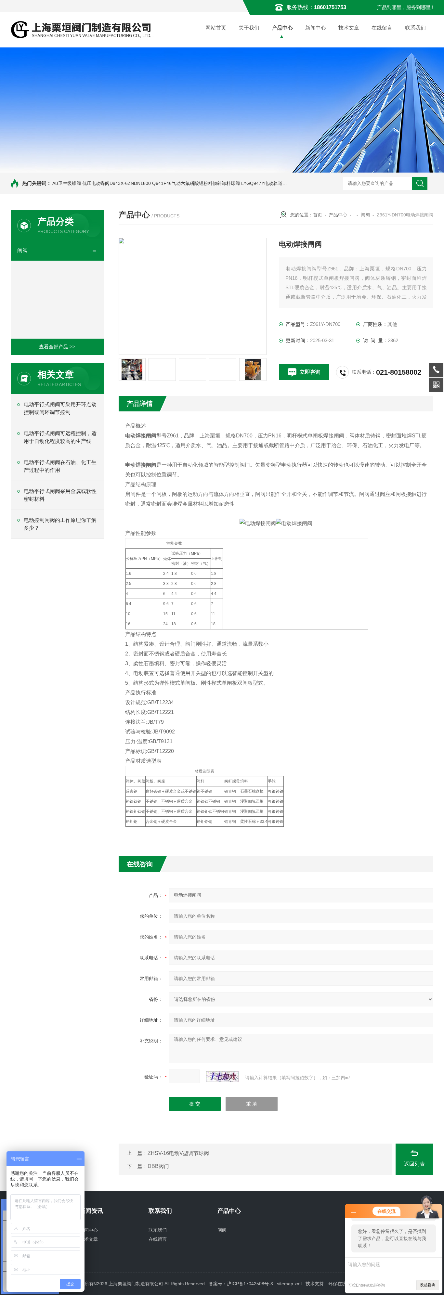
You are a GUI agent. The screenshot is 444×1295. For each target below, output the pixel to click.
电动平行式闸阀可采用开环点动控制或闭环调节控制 (60, 408)
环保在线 (337, 1283)
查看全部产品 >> (57, 346)
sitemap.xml (289, 1283)
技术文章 (348, 28)
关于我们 (249, 28)
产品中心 (282, 28)
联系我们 (415, 28)
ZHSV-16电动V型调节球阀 (178, 1153)
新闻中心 (315, 28)
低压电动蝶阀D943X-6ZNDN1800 (116, 183)
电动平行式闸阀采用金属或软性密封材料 (60, 495)
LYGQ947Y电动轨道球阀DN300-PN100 (281, 183)
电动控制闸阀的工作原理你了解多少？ (60, 524)
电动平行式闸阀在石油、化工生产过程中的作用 (60, 466)
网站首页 (215, 28)
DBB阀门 (158, 1166)
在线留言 (382, 28)
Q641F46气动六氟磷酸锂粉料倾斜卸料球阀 (196, 183)
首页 (317, 214)
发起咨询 (428, 1285)
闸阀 (22, 250)
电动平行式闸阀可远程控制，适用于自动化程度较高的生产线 (60, 437)
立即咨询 (310, 372)
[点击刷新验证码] (222, 1076)
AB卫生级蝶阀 (66, 183)
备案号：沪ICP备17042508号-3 (241, 1283)
